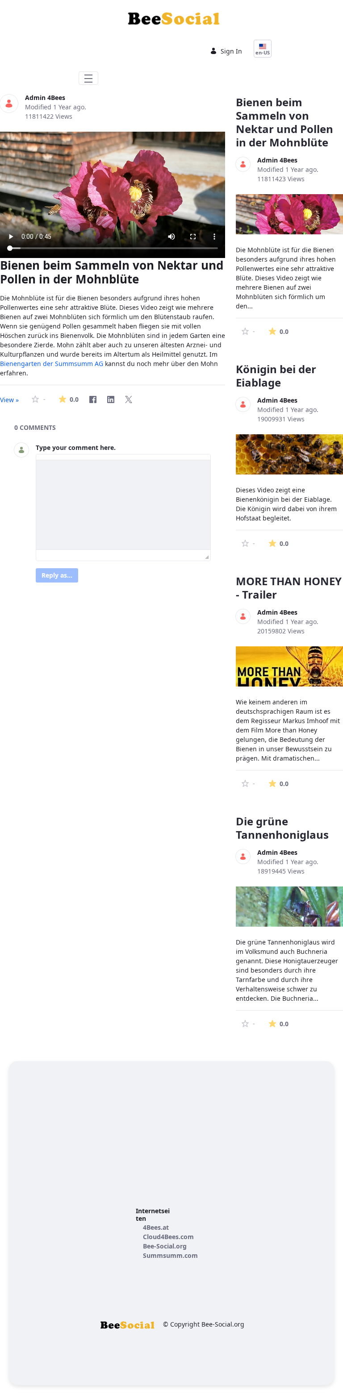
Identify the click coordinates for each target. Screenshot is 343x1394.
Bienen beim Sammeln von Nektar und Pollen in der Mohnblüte (284, 122)
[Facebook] (93, 399)
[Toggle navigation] (88, 78)
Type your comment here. (76, 447)
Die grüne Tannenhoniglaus (282, 828)
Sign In (231, 51)
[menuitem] (156, 1227)
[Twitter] (128, 399)
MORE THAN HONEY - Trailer (289, 588)
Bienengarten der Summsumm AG (51, 363)
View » (9, 399)
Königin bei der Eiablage (276, 376)
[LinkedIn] (111, 399)
